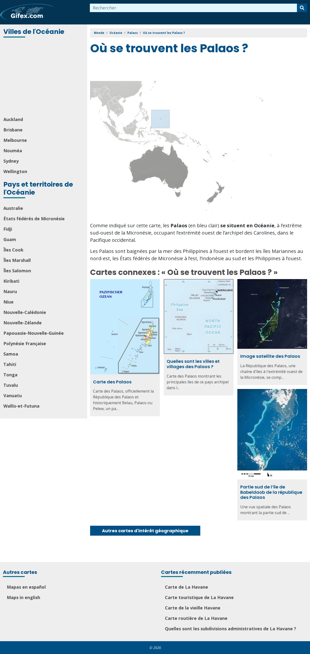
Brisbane (13, 130)
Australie (13, 208)
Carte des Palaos (112, 382)
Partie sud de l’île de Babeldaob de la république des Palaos (271, 492)
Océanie (115, 33)
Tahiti (9, 364)
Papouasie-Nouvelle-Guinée (33, 333)
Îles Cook (13, 250)
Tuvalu (10, 385)
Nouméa (12, 150)
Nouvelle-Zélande (22, 323)
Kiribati (11, 281)
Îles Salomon (17, 271)
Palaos (132, 33)
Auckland (13, 119)
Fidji (7, 229)
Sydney (11, 161)
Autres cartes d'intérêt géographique (145, 531)
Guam (9, 239)
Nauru (10, 291)
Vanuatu (12, 395)
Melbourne (15, 140)
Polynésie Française (24, 343)
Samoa (10, 354)
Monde (99, 33)
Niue (8, 302)
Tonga (10, 375)
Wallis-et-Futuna (21, 406)
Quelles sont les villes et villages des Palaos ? (193, 364)
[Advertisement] (44, 77)
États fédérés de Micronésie (34, 218)
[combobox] (193, 8)
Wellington (15, 171)
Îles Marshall (17, 260)
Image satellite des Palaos (270, 356)
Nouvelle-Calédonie (24, 312)
